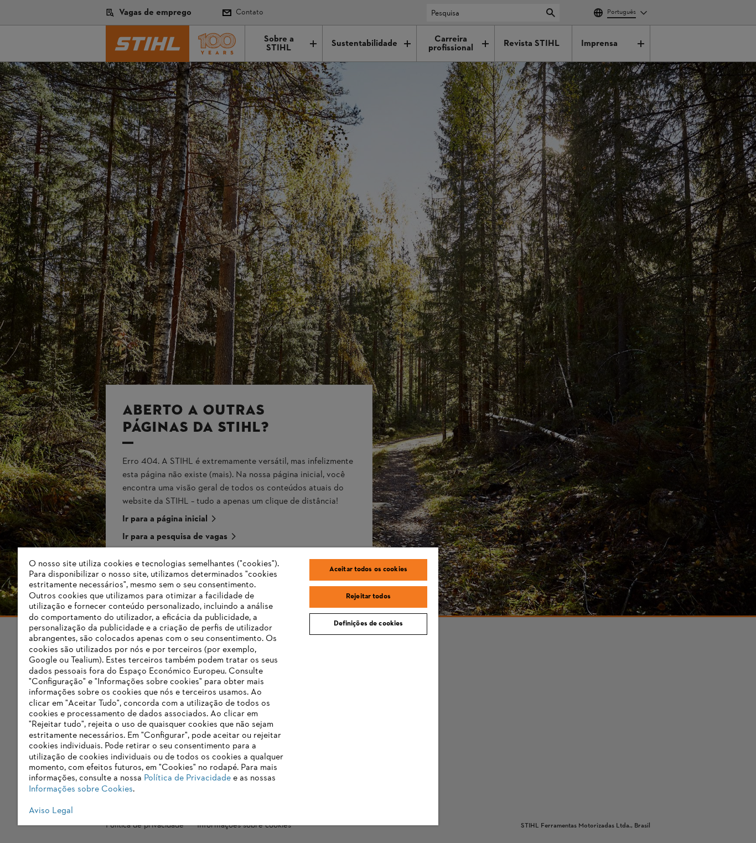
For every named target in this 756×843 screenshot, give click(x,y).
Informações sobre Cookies (81, 789)
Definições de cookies (368, 624)
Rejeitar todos (368, 597)
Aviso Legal (51, 811)
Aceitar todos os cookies (368, 570)
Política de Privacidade (187, 778)
